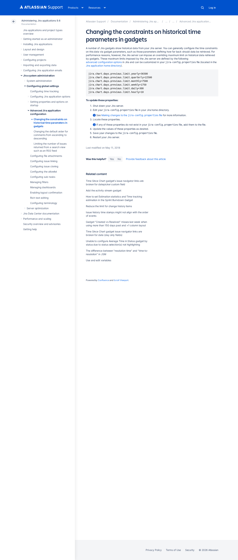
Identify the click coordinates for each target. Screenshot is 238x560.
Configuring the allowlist (43, 171)
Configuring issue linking (43, 161)
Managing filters (39, 182)
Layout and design (33, 49)
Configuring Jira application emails (42, 70)
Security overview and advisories (41, 223)
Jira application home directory (103, 65)
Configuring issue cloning (44, 166)
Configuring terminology (43, 203)
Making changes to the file (131, 115)
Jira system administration (39, 75)
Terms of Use (173, 549)
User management (33, 54)
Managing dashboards (43, 187)
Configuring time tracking (44, 91)
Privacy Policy (154, 549)
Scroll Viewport (121, 280)
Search (202, 7)
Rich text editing (39, 197)
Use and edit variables (98, 260)
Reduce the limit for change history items (109, 206)
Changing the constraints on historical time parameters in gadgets (50, 123)
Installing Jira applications (37, 44)
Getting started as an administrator (43, 38)
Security (189, 549)
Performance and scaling (37, 218)
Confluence (103, 280)
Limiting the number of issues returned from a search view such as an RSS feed (50, 147)
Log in (212, 7)
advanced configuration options (104, 62)
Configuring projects (34, 59)
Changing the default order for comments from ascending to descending (51, 135)
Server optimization (38, 208)
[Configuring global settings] (173, 21)
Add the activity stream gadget (103, 190)
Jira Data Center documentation (41, 213)
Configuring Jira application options (50, 96)
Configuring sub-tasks (42, 176)
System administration (39, 80)
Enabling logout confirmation (46, 192)
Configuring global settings (43, 86)
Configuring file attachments (46, 155)
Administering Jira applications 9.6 (40, 20)
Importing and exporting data (39, 65)
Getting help (30, 229)
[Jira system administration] (166, 21)
